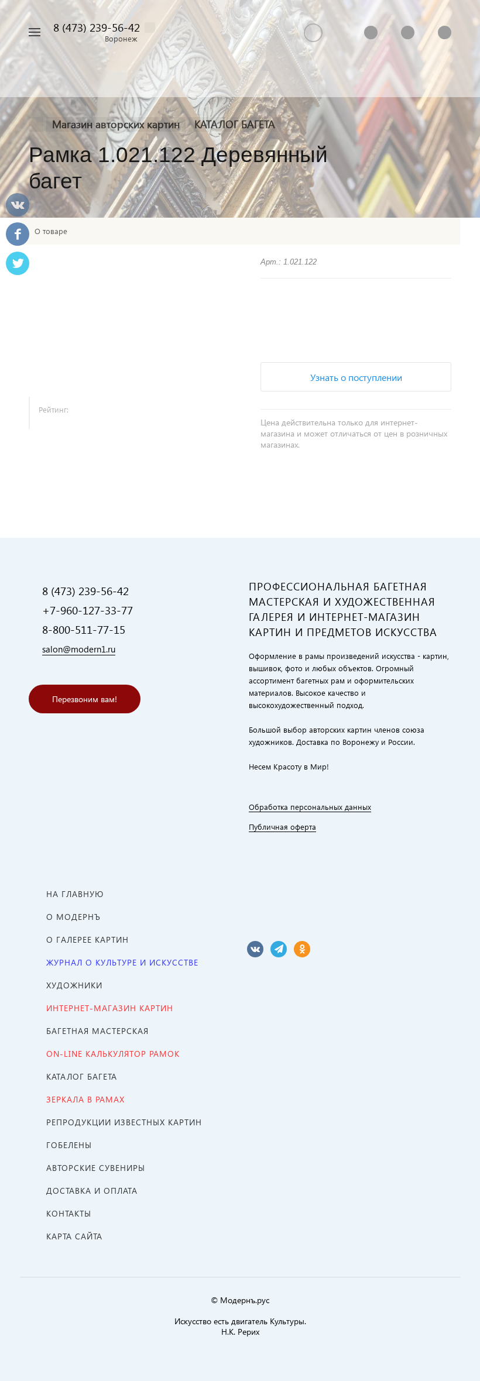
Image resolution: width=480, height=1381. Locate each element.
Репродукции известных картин (124, 1122)
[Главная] (36, 124)
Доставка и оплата (92, 1190)
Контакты (68, 1213)
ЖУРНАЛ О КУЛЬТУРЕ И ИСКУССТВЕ (122, 962)
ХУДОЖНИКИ (74, 985)
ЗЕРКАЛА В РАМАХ (85, 1099)
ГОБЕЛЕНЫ (69, 1144)
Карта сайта (74, 1236)
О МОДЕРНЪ (73, 916)
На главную (75, 893)
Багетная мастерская (97, 1030)
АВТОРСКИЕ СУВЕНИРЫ (95, 1167)
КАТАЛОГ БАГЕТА (81, 1076)
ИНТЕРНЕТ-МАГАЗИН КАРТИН (109, 1008)
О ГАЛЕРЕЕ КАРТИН (87, 939)
